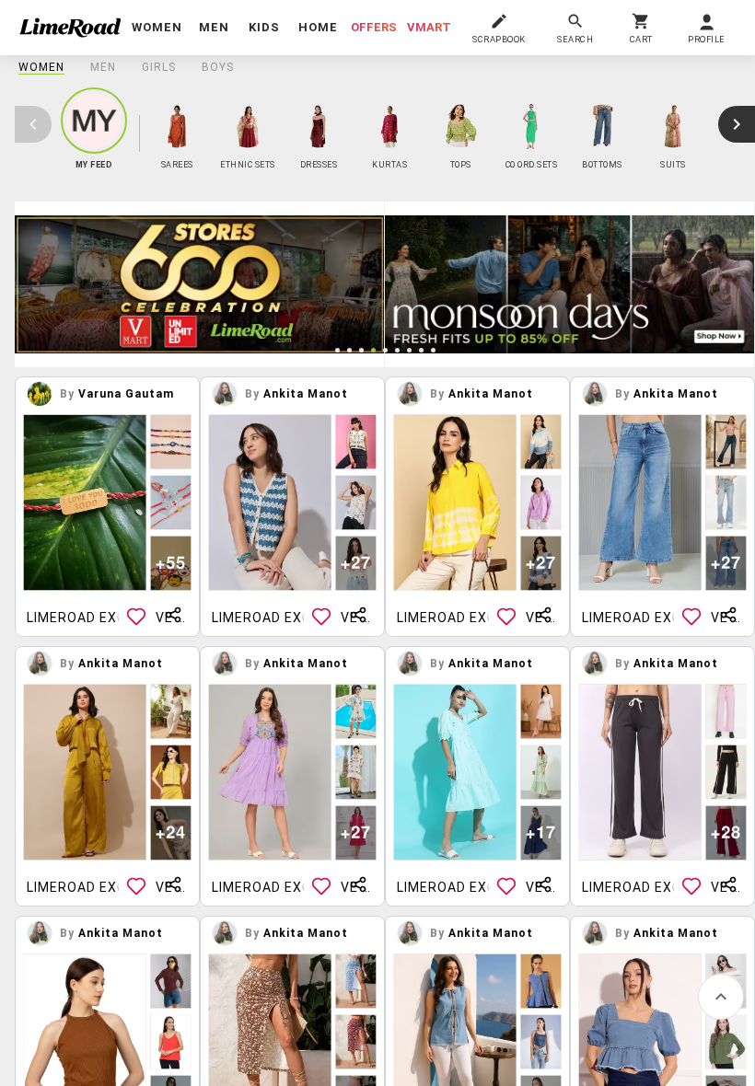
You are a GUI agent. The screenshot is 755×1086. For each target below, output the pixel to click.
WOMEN (41, 67)
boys (218, 67)
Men (103, 67)
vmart (429, 27)
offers (374, 27)
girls (159, 67)
